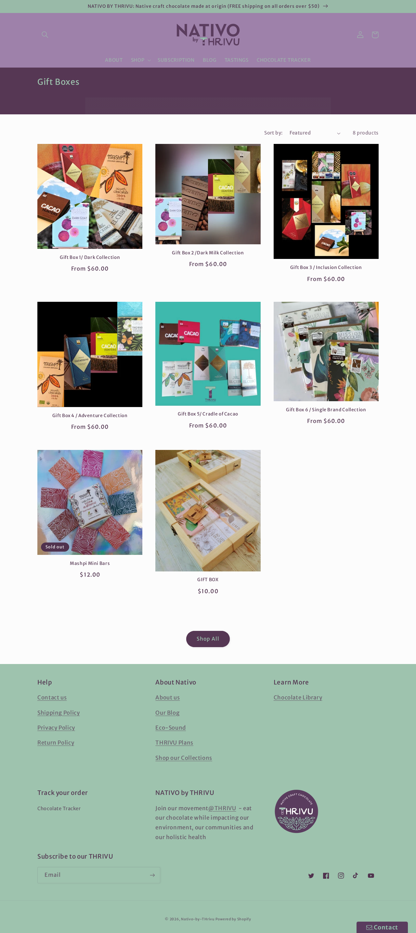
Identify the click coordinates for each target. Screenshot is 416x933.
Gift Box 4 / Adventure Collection (90, 415)
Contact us (52, 697)
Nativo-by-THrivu (197, 919)
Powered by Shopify (233, 919)
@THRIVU (222, 808)
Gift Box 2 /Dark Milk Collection (208, 253)
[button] (44, 34)
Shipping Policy (58, 712)
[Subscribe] (152, 875)
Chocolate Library (298, 697)
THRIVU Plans (174, 742)
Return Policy (55, 742)
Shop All (208, 639)
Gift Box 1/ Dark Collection (90, 257)
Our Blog (167, 712)
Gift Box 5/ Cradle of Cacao (208, 414)
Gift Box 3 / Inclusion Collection (326, 267)
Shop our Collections (183, 757)
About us (167, 697)
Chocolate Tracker (59, 809)
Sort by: (273, 133)
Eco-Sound (170, 727)
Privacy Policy (56, 727)
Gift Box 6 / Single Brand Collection (326, 410)
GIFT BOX (207, 579)
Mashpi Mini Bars (90, 563)
